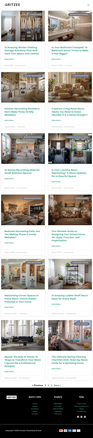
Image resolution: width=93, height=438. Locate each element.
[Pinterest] (81, 417)
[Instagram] (85, 417)
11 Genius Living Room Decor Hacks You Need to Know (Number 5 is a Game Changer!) (70, 111)
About (34, 411)
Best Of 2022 (58, 409)
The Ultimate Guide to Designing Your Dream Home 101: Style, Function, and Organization (68, 236)
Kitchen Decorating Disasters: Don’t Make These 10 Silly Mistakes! (22, 111)
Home (35, 404)
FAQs (81, 409)
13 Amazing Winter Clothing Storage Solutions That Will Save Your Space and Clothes (22, 50)
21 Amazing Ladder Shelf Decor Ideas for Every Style (70, 297)
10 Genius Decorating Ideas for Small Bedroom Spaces (22, 171)
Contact (35, 414)
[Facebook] (78, 417)
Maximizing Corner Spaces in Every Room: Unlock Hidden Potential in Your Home (22, 298)
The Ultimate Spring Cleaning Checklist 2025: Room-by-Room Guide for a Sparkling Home (70, 360)
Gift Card (58, 414)
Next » (57, 385)
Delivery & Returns (81, 406)
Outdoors (35, 409)
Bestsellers (58, 404)
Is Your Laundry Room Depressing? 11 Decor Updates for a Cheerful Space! (69, 173)
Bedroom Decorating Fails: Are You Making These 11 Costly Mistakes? (22, 234)
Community (81, 411)
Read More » (9, 59)
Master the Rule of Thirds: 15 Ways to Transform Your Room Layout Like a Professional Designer (23, 361)
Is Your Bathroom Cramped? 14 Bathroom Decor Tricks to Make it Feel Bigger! (70, 50)
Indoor (35, 406)
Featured (58, 411)
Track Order (81, 404)
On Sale (58, 406)
